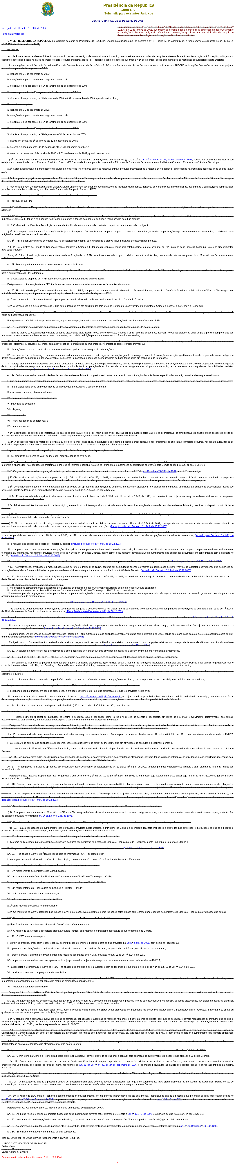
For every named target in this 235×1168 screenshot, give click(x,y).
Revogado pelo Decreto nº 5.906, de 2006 (23, 28)
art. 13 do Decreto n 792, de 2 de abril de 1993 (27, 1099)
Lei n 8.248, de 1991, (138, 942)
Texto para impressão (12, 33)
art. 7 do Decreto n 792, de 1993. (199, 1126)
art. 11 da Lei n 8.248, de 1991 (159, 471)
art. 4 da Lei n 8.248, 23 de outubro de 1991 (167, 159)
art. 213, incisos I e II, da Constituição (100, 696)
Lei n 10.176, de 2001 (169, 1099)
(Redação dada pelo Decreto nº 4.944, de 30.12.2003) (62, 369)
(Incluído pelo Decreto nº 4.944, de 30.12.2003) (96, 543)
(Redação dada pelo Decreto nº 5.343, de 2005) (125, 645)
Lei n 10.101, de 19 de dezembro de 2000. (141, 848)
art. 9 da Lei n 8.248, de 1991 (55, 815)
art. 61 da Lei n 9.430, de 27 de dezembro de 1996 (108, 1064)
